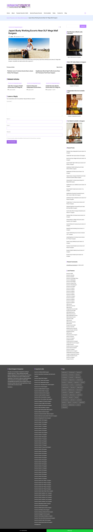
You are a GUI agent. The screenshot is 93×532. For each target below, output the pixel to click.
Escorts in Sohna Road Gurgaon (41, 505)
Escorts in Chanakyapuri (71, 284)
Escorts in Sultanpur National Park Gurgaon (43, 511)
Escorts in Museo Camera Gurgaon (41, 411)
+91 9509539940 (23, 530)
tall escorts (69, 402)
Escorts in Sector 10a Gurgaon (40, 420)
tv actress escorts (81, 402)
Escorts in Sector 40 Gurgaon (40, 453)
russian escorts (64, 397)
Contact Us (60, 13)
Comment (9, 101)
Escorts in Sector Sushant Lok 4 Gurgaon (43, 499)
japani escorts (64, 389)
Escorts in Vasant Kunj (71, 283)
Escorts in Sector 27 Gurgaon (40, 434)
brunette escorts (64, 377)
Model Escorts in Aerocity (71, 328)
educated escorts (79, 379)
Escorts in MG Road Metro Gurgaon (41, 407)
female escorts (70, 382)
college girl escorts (71, 379)
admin (12, 36)
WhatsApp (70, 530)
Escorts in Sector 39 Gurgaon (40, 451)
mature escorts (64, 392)
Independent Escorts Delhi (71, 309)
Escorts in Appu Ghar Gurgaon (40, 378)
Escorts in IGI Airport (70, 286)
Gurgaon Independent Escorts (72, 354)
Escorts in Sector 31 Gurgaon (40, 438)
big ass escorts (79, 372)
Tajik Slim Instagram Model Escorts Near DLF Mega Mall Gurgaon (15, 86)
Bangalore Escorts (70, 331)
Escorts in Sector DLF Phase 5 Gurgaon (42, 488)
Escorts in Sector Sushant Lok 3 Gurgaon (43, 497)
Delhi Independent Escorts (71, 315)
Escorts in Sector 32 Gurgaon (40, 440)
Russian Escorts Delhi (71, 310)
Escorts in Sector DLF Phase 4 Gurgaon (42, 486)
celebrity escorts (77, 377)
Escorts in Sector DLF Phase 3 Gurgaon (42, 484)
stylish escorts (72, 399)
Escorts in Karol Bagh (71, 281)
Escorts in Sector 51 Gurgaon (40, 468)
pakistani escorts (72, 394)
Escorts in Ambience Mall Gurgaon (41, 372)
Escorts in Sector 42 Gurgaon (40, 455)
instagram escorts (79, 387)
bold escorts (77, 374)
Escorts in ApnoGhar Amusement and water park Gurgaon (44, 375)
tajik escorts (64, 402)
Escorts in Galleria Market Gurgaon (41, 388)
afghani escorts (64, 372)
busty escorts (71, 377)
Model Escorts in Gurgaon (71, 350)
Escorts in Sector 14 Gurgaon (40, 424)
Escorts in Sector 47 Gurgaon (40, 465)
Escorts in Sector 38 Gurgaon (40, 449)
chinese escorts (64, 379)
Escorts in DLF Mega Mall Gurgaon (15, 27)
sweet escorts (79, 399)
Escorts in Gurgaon (70, 288)
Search (83, 26)
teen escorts (75, 402)
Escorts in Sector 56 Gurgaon (40, 476)
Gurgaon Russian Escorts (71, 355)
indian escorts (73, 387)
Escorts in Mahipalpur (71, 280)
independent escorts (65, 387)
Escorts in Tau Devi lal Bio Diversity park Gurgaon (44, 518)
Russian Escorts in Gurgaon (72, 346)
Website (8, 132)
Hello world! (81, 265)
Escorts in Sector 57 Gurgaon (40, 478)
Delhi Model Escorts (70, 312)
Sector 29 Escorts (70, 336)
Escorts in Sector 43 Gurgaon (40, 457)
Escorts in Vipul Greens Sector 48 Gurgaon (43, 522)
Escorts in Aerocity (70, 275)
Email (8, 125)
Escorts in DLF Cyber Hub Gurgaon (41, 380)
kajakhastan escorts (71, 389)
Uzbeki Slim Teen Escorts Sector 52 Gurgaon (75, 155)
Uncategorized (37, 524)
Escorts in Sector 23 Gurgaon (40, 430)
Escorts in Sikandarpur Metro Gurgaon (42, 503)
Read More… (10, 387)
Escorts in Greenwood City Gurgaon (41, 392)
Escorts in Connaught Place (72, 278)
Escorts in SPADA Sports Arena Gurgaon (42, 507)
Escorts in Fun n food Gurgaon (40, 386)
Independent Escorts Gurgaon (72, 342)
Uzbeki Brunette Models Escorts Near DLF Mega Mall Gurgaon (53, 86)
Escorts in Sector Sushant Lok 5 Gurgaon (43, 501)
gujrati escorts (76, 382)
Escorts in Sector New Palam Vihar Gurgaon (43, 491)
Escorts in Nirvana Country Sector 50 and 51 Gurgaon (45, 415)
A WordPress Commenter (71, 265)
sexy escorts (71, 397)
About (13, 13)
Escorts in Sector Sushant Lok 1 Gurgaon (43, 493)
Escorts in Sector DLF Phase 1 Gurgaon (42, 480)
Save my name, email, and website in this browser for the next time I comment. (24, 138)
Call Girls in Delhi (69, 318)
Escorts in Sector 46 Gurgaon (40, 463)
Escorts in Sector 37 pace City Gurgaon (42, 447)
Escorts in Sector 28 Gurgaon (40, 436)
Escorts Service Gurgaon (71, 347)
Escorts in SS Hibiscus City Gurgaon (41, 509)
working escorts (64, 407)
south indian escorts (65, 399)
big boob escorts (64, 374)
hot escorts (71, 384)
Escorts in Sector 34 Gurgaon (40, 443)
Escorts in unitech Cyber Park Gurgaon (42, 520)
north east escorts (65, 394)
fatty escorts (64, 382)
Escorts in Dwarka (70, 276)
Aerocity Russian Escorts (36, 13)
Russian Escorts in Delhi (22, 13)
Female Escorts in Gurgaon (72, 341)
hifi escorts (82, 382)
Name (8, 119)
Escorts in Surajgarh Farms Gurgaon (42, 514)
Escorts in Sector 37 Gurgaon (40, 445)
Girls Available (47, 13)
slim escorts (76, 397)
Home (8, 13)
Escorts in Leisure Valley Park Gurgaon (42, 403)
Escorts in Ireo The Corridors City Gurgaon (43, 399)
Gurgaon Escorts (70, 339)
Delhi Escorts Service (70, 305)
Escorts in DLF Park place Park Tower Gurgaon (44, 384)
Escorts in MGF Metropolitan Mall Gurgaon (43, 409)
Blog (66, 13)
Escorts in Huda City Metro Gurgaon (42, 395)
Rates (54, 13)
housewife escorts (78, 384)
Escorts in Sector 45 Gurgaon (40, 461)
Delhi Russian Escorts (71, 313)
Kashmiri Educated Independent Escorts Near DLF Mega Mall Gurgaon (34, 86)
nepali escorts (78, 392)
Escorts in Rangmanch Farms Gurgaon (42, 418)
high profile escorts (65, 384)
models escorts (71, 392)
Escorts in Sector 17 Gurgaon (40, 426)
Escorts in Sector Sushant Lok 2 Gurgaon (43, 495)
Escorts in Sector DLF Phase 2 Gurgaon (42, 482)
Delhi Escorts (69, 304)
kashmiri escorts (79, 389)
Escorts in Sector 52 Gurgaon (40, 470)
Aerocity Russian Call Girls (71, 330)
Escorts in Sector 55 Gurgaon (40, 474)
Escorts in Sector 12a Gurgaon (40, 422)
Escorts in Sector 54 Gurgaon (40, 472)
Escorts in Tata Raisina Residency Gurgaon (43, 516)
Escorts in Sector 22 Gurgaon (40, 428)
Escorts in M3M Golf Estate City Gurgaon (43, 405)
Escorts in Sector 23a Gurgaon (40, 432)
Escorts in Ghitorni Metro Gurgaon (41, 390)
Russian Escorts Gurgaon (71, 334)
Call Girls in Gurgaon (70, 296)
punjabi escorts (79, 394)
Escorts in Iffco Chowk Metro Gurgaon (42, 397)
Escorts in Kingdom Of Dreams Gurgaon (42, 401)
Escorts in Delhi (69, 273)
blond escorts (71, 374)
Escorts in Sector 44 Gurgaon (40, 459)
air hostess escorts (71, 372)
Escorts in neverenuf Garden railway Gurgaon (44, 413)
